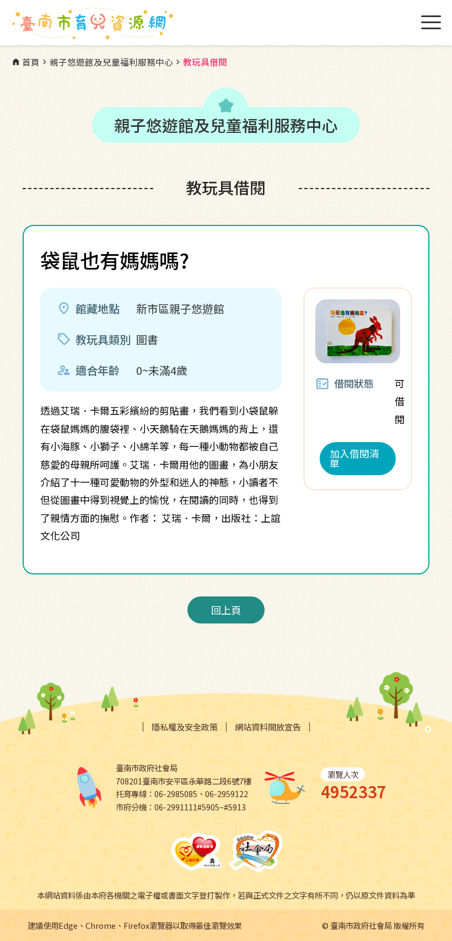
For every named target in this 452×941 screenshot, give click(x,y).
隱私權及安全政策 (185, 727)
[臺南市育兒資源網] (93, 24)
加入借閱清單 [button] (354, 458)
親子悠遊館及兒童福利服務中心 (106, 62)
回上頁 (226, 610)
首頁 (25, 62)
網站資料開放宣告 (268, 727)
